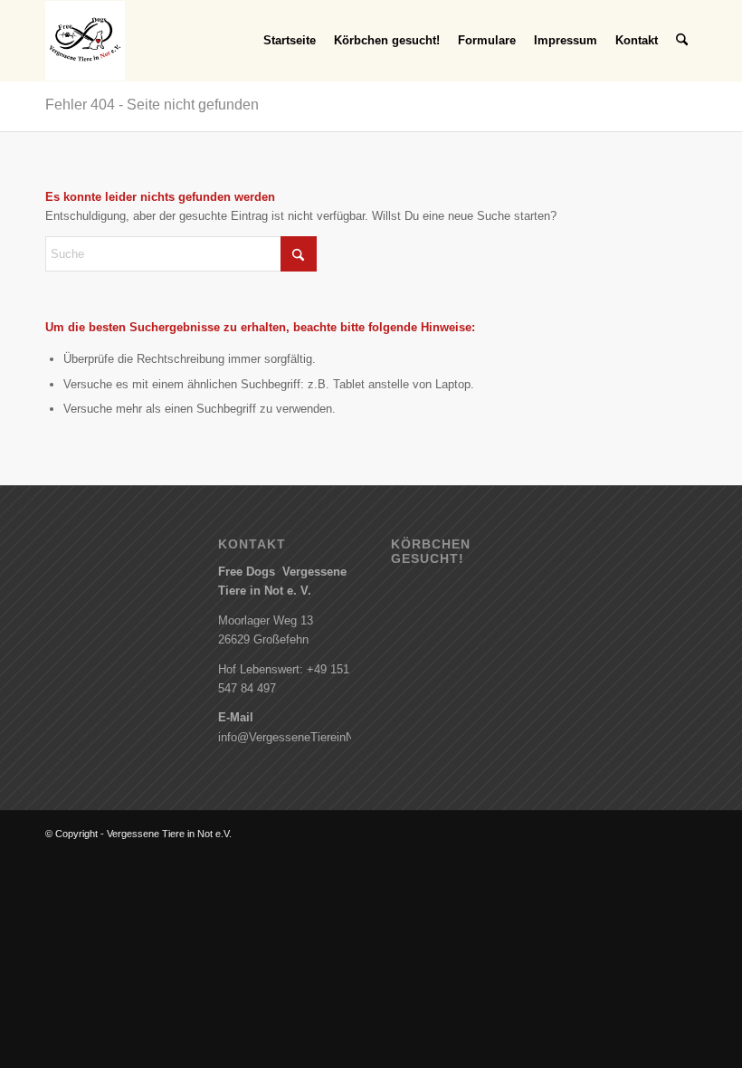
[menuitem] (289, 41)
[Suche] (682, 41)
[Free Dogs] (85, 41)
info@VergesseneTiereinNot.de (299, 737)
